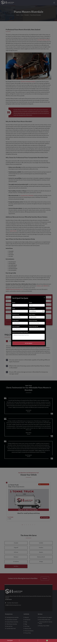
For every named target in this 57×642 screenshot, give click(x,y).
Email (13, 308)
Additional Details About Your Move (20, 332)
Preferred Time (15, 314)
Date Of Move (32, 308)
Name (13, 302)
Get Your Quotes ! (28, 343)
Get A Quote (10, 640)
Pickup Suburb (15, 320)
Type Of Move (32, 314)
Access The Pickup (33, 320)
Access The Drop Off (33, 326)
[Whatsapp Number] (47, 640)
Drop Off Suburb (16, 326)
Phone (30, 302)
